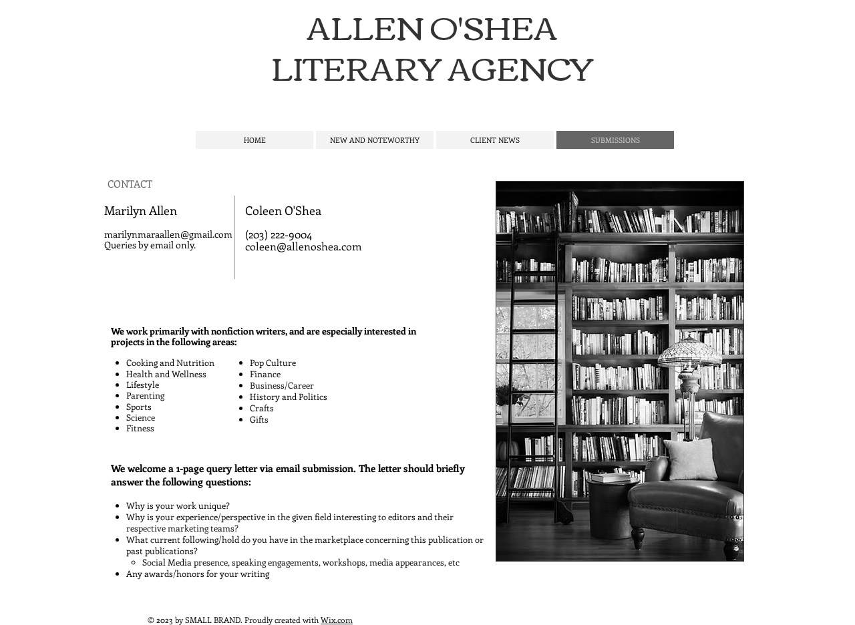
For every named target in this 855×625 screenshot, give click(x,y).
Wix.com (337, 619)
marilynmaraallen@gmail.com (168, 234)
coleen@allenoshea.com (303, 246)
